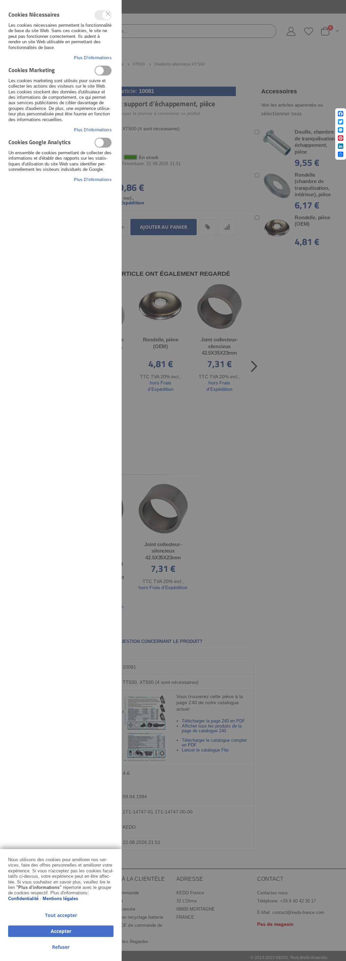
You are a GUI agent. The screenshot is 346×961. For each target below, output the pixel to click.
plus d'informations (93, 57)
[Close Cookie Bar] (108, 14)
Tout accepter (61, 915)
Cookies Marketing (103, 70)
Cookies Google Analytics (103, 143)
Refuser (61, 947)
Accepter (61, 931)
